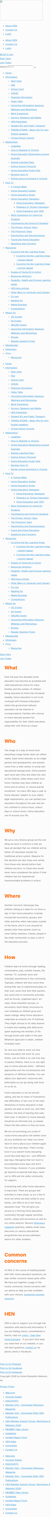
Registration (11, 142)
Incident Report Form (16, 1437)
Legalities (16, 146)
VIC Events (16, 316)
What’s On (10, 312)
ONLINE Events (19, 325)
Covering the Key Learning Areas (28, 251)
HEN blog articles (20, 288)
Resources (10, 247)
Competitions (18, 308)
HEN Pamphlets (19, 121)
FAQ (13, 85)
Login (8, 34)
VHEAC (14, 93)
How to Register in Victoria (25, 150)
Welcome (10, 1392)
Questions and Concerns (23, 243)
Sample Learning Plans (22, 162)
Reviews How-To (19, 174)
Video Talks (17, 101)
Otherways (10, 349)
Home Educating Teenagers (25, 199)
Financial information (21, 97)
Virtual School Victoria (22, 138)
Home (8, 73)
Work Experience (19, 113)
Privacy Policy (7, 1386)
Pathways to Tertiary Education (32, 207)
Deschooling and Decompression (28, 235)
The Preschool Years (21, 231)
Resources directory (21, 276)
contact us (30, 1347)
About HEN (11, 25)
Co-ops (15, 296)
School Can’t (17, 89)
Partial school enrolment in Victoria (29, 178)
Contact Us (11, 29)
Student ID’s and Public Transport (28, 125)
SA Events (16, 320)
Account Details (13, 1396)
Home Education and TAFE (30, 211)
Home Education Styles (23, 194)
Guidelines (10, 1433)
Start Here (16, 81)
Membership (11, 345)
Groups (14, 337)
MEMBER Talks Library (17, 1429)
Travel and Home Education (25, 239)
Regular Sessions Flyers (23, 341)
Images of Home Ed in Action (26, 272)
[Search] (35, 67)
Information (11, 77)
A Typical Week (19, 186)
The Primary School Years (24, 227)
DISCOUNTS (11, 1401)
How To (9, 182)
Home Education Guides (23, 190)
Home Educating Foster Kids (25, 170)
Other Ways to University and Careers (30, 292)
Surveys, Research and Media (26, 117)
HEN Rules (10, 1441)
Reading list (17, 300)
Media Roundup (19, 304)
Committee (11, 1445)
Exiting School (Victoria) (23, 166)
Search (3, 66)
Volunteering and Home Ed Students (29, 223)
